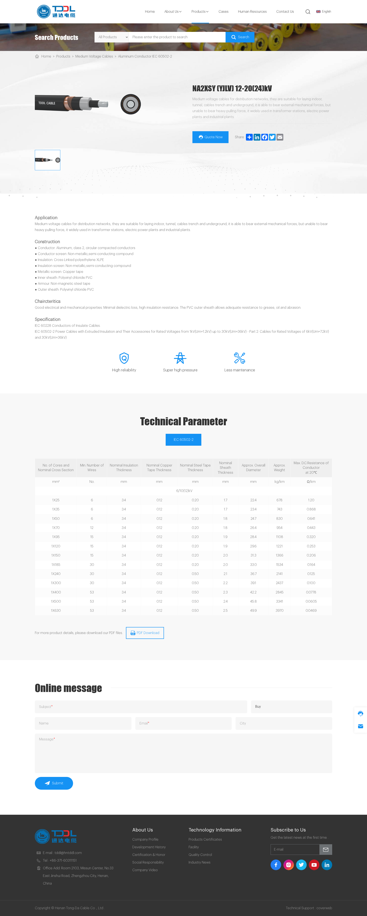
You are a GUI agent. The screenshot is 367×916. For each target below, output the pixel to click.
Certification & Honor (148, 855)
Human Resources (252, 11)
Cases (224, 11)
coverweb (324, 908)
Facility (194, 847)
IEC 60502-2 (183, 439)
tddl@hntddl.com (68, 853)
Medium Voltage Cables (94, 56)
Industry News (199, 862)
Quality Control (200, 855)
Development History (149, 847)
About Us (171, 11)
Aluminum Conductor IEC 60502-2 (145, 56)
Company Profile (145, 839)
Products (199, 11)
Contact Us (285, 11)
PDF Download (148, 633)
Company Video (145, 870)
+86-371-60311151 (63, 860)
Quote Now (214, 137)
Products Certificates (205, 839)
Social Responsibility (148, 862)
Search (243, 37)
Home (150, 11)
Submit (57, 783)
